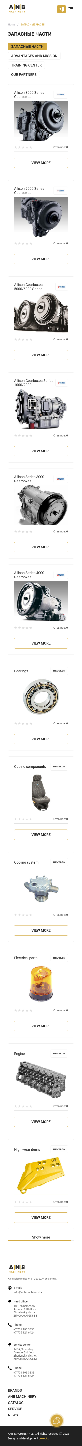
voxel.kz (44, 1438)
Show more (41, 1237)
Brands (15, 1390)
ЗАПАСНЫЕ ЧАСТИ (27, 46)
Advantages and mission (34, 56)
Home (11, 24)
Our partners (24, 74)
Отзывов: (60, 147)
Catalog (15, 1403)
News (13, 1415)
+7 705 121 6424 (24, 1332)
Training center (26, 65)
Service (15, 1409)
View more (41, 163)
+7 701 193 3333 (24, 1329)
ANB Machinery (22, 1396)
